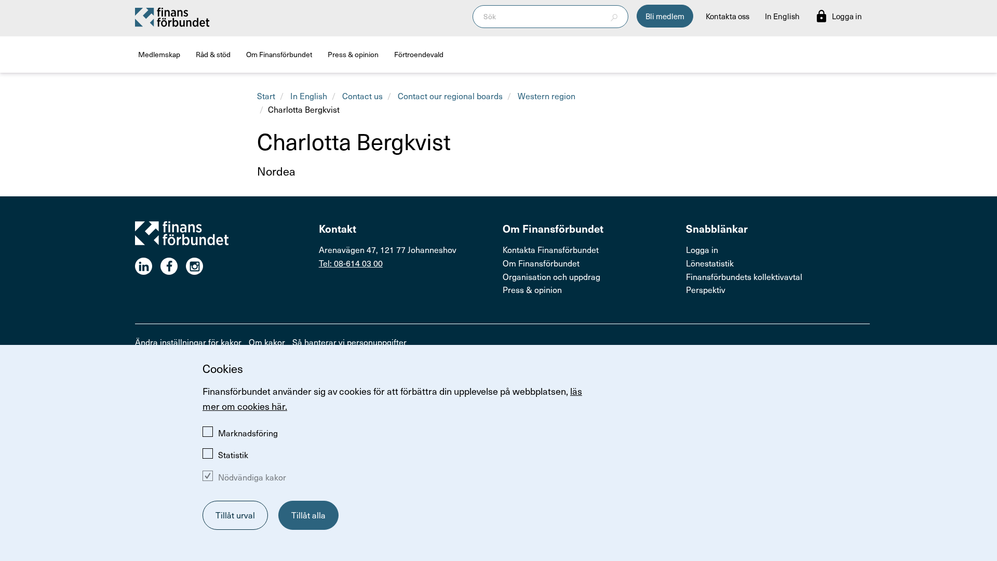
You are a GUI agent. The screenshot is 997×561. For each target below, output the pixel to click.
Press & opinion (353, 54)
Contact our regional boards (450, 95)
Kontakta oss (727, 16)
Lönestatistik (710, 263)
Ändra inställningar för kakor (188, 342)
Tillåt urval (235, 515)
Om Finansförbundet (279, 54)
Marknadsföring (248, 432)
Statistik (233, 454)
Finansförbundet (173, 16)
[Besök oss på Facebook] (173, 266)
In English (782, 16)
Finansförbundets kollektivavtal (744, 276)
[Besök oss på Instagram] (198, 266)
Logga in (702, 249)
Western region (546, 95)
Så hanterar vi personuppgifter (349, 342)
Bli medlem (664, 16)
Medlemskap (159, 54)
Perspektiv (705, 289)
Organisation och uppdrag (551, 276)
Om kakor (267, 342)
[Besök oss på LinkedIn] (147, 266)
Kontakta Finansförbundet (551, 249)
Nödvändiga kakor (252, 477)
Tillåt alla (308, 515)
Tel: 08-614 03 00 (351, 263)
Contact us (362, 95)
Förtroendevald (418, 54)
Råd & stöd (213, 54)
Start (266, 95)
